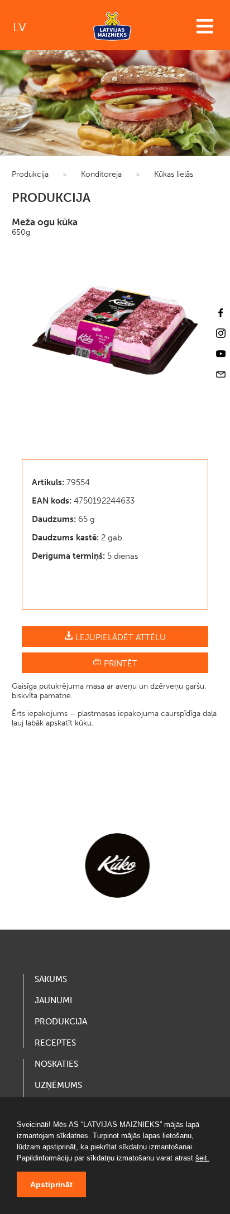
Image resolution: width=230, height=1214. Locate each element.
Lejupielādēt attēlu (119, 637)
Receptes (55, 1043)
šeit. (202, 1158)
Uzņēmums (58, 1085)
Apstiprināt (51, 1184)
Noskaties (56, 1064)
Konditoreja (101, 174)
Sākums (51, 979)
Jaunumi (53, 1000)
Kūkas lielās (173, 174)
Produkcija (30, 174)
